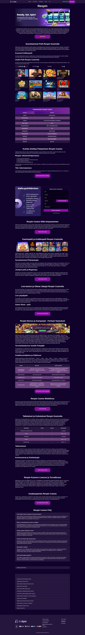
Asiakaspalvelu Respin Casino (23, 605)
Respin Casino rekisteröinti (22, 586)
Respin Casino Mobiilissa (22, 598)
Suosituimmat (21, 66)
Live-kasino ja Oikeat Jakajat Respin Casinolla (26, 593)
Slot (62, 66)
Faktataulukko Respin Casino (22, 581)
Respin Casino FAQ (21, 608)
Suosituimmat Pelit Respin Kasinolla (24, 579)
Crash (49, 66)
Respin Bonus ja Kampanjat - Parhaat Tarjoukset (26, 595)
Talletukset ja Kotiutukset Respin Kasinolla (25, 600)
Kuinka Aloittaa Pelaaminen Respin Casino (25, 583)
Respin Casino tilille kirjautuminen (23, 588)
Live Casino (35, 66)
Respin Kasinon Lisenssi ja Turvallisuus (24, 603)
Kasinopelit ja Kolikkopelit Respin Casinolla (25, 591)
